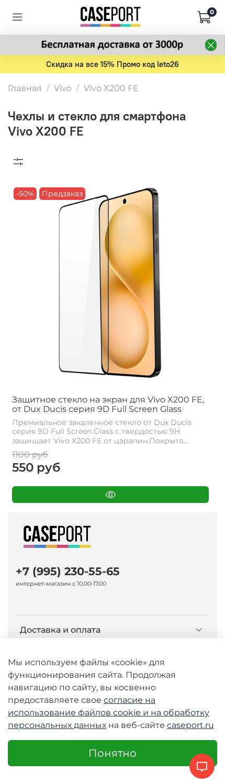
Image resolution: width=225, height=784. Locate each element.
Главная (25, 88)
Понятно (112, 753)
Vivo (63, 88)
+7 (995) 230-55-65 (68, 571)
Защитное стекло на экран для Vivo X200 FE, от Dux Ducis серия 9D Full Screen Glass (108, 404)
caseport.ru (190, 725)
